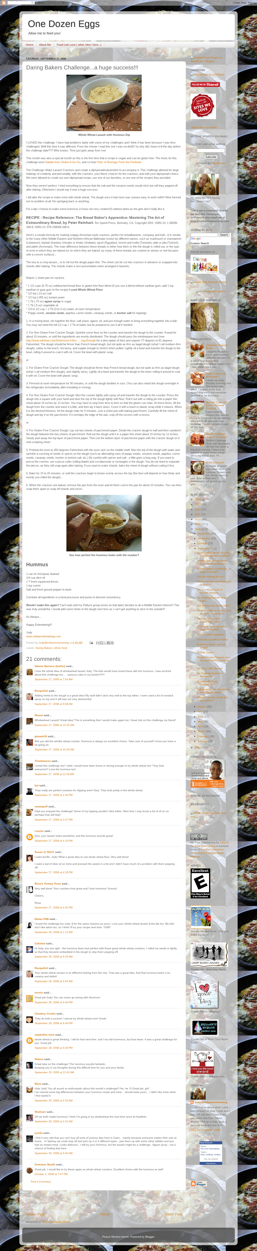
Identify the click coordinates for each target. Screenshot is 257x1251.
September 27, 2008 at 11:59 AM (54, 774)
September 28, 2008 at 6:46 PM (54, 1023)
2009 (198, 524)
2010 (198, 519)
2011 (198, 514)
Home (29, 44)
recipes (217, 1154)
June (201, 716)
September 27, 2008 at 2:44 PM (54, 795)
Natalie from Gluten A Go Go (62, 162)
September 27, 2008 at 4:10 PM (54, 840)
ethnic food (60, 648)
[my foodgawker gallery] (211, 291)
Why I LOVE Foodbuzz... (211, 634)
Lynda (39, 1133)
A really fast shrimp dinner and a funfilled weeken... (213, 562)
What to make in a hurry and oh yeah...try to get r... (214, 612)
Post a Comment (41, 1181)
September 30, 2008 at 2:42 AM (54, 1121)
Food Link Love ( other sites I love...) (79, 44)
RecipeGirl (41, 690)
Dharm (39, 715)
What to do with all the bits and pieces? (212, 699)
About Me (45, 44)
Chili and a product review (212, 639)
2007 (198, 747)
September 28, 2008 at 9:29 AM (54, 956)
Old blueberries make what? (213, 605)
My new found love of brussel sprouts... (209, 591)
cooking (209, 1154)
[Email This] (98, 643)
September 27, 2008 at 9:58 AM (54, 704)
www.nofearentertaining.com (43, 636)
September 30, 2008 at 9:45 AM (54, 1153)
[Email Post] (91, 642)
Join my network (211, 1159)
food (203, 1154)
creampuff (41, 806)
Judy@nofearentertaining (210, 1102)
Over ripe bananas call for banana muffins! (212, 628)
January (203, 741)
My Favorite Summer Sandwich (209, 675)
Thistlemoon (43, 761)
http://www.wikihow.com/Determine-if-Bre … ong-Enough (61, 340)
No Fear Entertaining (210, 1149)
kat (37, 785)
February (203, 736)
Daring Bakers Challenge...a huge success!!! (213, 570)
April (201, 726)
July (200, 711)
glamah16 (41, 736)
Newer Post (35, 1214)
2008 (198, 529)
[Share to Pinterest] (112, 643)
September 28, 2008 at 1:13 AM (54, 932)
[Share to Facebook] (108, 643)
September (205, 548)
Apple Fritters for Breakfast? (216, 375)
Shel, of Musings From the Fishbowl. (119, 162)
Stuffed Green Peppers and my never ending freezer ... (213, 660)
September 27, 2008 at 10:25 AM (54, 725)
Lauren (39, 831)
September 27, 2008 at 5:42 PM (54, 907)
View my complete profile (205, 1130)
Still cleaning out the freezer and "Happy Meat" (213, 691)
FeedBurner (218, 163)
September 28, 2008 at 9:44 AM (54, 981)
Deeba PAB (42, 919)
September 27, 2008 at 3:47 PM (54, 819)
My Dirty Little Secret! (209, 668)
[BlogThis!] (101, 643)
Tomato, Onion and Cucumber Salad (208, 620)
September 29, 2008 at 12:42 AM (54, 1072)
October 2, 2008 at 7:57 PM (51, 1174)
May (201, 721)
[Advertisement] (104, 1201)
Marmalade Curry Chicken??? (207, 683)
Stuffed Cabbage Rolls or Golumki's (216, 435)
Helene (39, 1059)
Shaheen (40, 1111)
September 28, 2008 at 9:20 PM (54, 1048)
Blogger (149, 1236)
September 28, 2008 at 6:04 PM (54, 1002)
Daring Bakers (44, 648)
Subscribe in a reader (204, 127)
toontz (39, 992)
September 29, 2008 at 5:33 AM (54, 1100)
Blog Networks (211, 1163)
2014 (198, 499)
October (203, 543)
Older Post (173, 1214)
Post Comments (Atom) (56, 1222)
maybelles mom (45, 1034)
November (204, 538)
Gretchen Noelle (45, 1164)
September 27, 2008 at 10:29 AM (54, 749)
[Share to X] (105, 643)
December (204, 533)
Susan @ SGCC (44, 852)
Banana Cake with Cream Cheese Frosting (217, 405)
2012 (198, 509)
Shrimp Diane (205, 652)
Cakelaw (40, 943)
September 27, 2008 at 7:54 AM (54, 679)
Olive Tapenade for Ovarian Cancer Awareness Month (213, 554)
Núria (38, 1083)
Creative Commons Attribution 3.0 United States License (207, 853)
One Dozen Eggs (64, 23)
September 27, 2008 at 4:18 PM (54, 872)
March (202, 731)
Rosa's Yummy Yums (48, 883)
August (202, 706)
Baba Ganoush (215, 462)
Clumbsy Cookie (45, 1013)
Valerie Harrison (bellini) (50, 666)
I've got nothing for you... (212, 576)
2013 (198, 504)
